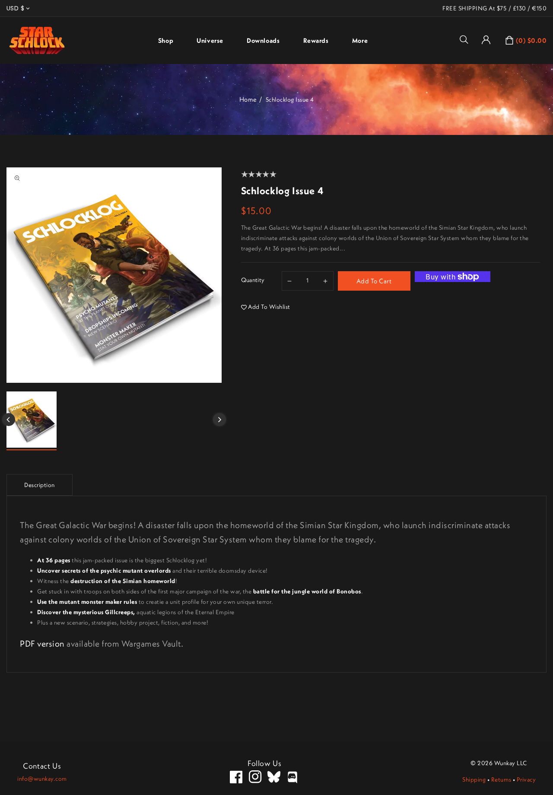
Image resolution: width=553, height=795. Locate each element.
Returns (501, 779)
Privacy (526, 779)
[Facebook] (236, 776)
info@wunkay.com (42, 778)
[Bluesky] (273, 776)
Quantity (253, 280)
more (360, 40)
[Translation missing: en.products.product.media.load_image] (31, 420)
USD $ (15, 8)
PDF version (42, 643)
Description (39, 485)
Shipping (474, 779)
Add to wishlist (269, 307)
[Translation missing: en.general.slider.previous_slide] (8, 419)
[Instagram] (255, 776)
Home (248, 99)
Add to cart (374, 281)
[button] (467, 39)
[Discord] (292, 776)
